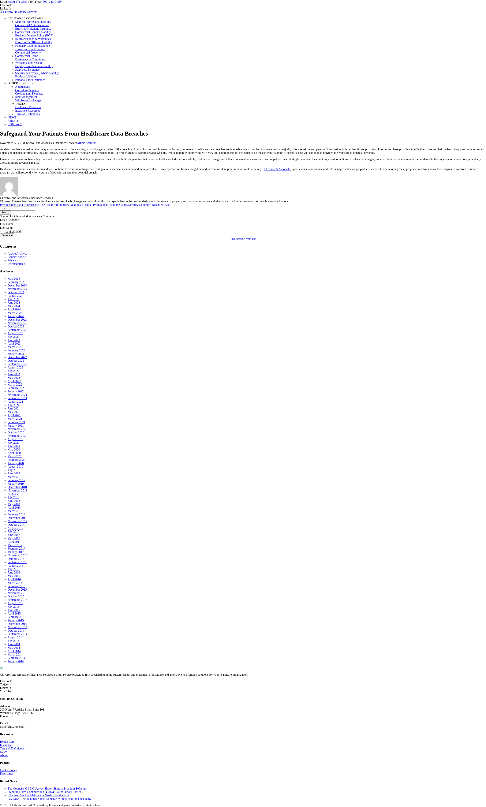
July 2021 (13, 405)
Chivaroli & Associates (277, 169)
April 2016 (14, 579)
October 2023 (16, 326)
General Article (17, 257)
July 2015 (13, 606)
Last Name (6, 227)
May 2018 (14, 504)
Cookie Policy (8, 770)
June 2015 (14, 610)
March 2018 (15, 511)
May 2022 (14, 377)
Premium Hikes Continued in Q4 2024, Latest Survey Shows (45, 792)
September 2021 (17, 398)
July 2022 (13, 370)
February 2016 (16, 586)
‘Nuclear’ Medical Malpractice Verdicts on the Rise (38, 795)
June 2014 (14, 644)
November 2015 (17, 593)
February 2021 (16, 422)
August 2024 (15, 295)
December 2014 (17, 623)
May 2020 (14, 449)
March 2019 (15, 476)
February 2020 (16, 459)
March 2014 (15, 654)
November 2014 (17, 627)
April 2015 (14, 613)
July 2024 (13, 299)
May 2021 (14, 411)
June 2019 (14, 473)
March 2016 (15, 582)
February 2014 (16, 657)
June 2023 (14, 340)
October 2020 (16, 432)
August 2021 (15, 401)
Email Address (9, 219)
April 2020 (14, 452)
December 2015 (17, 589)
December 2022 (17, 357)
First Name (6, 223)
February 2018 (16, 514)
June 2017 (14, 534)
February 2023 (16, 350)
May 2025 (14, 278)
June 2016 (14, 572)
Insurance (6, 745)
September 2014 (17, 634)
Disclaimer (6, 773)
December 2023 (17, 319)
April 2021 (14, 415)
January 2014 (16, 661)
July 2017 (13, 531)
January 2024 (16, 316)
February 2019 (16, 480)
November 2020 (17, 429)
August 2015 (15, 603)
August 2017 (15, 528)
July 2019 (13, 470)
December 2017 (17, 517)
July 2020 (13, 442)
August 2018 (15, 493)
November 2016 (17, 555)
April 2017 (14, 541)
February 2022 (16, 388)
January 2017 (16, 552)
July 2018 (13, 497)
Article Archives (86, 142)
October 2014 (16, 630)
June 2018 (14, 500)
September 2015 (17, 599)
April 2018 (14, 507)
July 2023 (13, 336)
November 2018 (17, 490)
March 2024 (15, 312)
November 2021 (17, 394)
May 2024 (14, 306)
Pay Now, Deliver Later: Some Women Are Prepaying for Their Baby (49, 798)
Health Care (7, 741)
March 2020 (15, 456)
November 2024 (17, 288)
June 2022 (14, 374)
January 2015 (16, 620)
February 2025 (16, 282)
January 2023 (16, 353)
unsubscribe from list (243, 239)
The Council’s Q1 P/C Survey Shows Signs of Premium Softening (47, 788)
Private (12, 260)
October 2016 (16, 558)
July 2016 (13, 569)
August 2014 (15, 637)
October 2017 (16, 524)
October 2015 (16, 596)
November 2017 (17, 521)
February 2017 (16, 548)
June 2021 (14, 408)
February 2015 (16, 616)
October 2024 (16, 292)
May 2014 (14, 647)
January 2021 (16, 425)
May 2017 (14, 538)
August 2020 (15, 439)
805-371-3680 (8, 719)
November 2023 (17, 323)
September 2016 (17, 562)
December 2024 (17, 285)
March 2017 (15, 545)
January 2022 (16, 391)
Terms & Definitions (12, 748)
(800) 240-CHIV (52, 1)
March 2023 (15, 347)
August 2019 (15, 466)
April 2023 (14, 343)
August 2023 (15, 333)
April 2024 (14, 309)
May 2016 (14, 575)
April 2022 (14, 381)
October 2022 (16, 360)
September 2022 (17, 364)
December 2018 (17, 487)
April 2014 (14, 651)
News (3, 751)
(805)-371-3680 (17, 1)
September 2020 (17, 435)
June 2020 (14, 446)
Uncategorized (16, 263)
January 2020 (16, 463)
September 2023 (17, 329)
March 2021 (15, 418)
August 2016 (15, 565)
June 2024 (14, 302)
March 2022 (15, 384)
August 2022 (15, 367)
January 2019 (16, 483)
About (4, 755)
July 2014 (13, 640)
